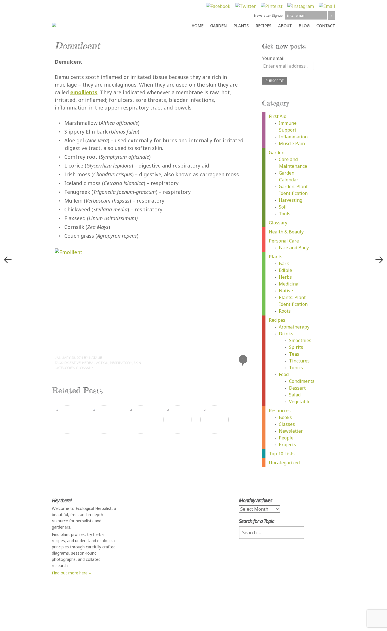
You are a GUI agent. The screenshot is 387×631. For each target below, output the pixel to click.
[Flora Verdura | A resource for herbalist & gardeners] (58, 24)
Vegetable (300, 401)
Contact (325, 25)
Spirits (296, 347)
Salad (295, 395)
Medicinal (289, 284)
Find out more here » (71, 573)
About (285, 25)
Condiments (301, 381)
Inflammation (293, 137)
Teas (294, 354)
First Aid (277, 116)
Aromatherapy (294, 327)
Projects (287, 444)
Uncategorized (284, 463)
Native (286, 290)
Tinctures (299, 361)
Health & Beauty (286, 232)
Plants (241, 25)
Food (284, 374)
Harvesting (290, 200)
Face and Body (294, 247)
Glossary (84, 368)
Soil (283, 207)
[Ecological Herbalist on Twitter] (245, 6)
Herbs (285, 277)
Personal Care (284, 241)
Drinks (286, 333)
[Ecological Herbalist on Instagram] (300, 6)
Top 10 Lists (282, 453)
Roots (285, 311)
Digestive (72, 362)
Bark (284, 263)
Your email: (274, 58)
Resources (280, 410)
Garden (218, 25)
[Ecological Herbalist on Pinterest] (271, 6)
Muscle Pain (292, 143)
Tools (284, 214)
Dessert (297, 388)
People (286, 438)
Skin (137, 362)
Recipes (263, 25)
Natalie (95, 357)
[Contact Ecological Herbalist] (327, 6)
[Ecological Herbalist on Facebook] (218, 6)
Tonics (296, 367)
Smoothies (300, 340)
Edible (285, 270)
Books (285, 417)
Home (197, 25)
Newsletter (291, 431)
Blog (304, 25)
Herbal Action (95, 362)
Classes (287, 424)
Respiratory (121, 362)
